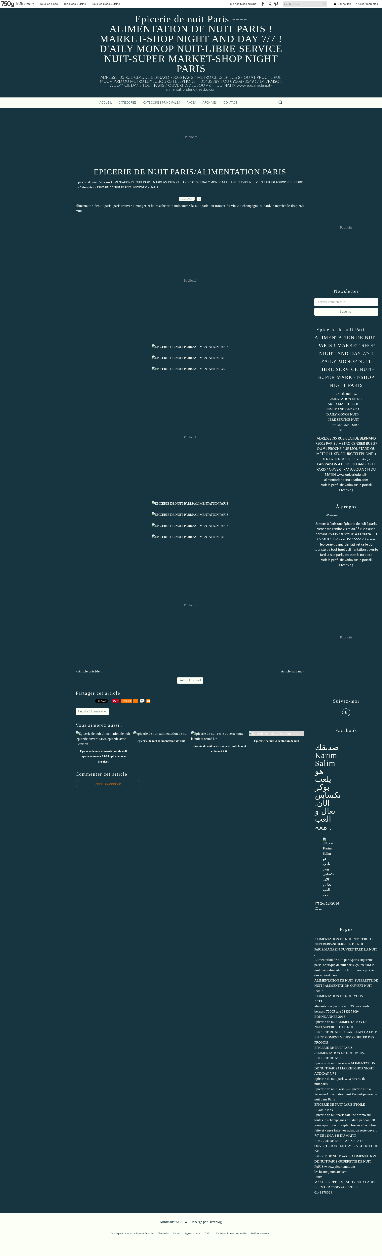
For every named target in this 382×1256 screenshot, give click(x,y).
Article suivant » (292, 671)
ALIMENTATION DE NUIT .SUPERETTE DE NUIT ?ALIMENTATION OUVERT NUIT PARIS (346, 986)
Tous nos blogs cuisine (242, 3)
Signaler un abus (192, 1233)
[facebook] (262, 4)
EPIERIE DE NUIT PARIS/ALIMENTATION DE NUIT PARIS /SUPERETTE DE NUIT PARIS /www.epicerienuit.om (345, 1161)
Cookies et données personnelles (231, 1233)
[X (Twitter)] (269, 4)
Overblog (215, 1222)
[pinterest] (276, 4)
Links (318, 1177)
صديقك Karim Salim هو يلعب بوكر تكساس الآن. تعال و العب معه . (328, 787)
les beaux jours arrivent (331, 1172)
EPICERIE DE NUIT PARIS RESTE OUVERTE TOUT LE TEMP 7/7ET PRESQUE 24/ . (346, 1146)
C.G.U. (208, 1233)
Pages (191, 102)
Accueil (105, 102)
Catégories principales (161, 102)
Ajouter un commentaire (108, 784)
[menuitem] (105, 102)
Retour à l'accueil (190, 680)
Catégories (127, 102)
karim (349, 485)
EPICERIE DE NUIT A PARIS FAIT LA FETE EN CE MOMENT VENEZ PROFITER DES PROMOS (345, 1037)
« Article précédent (89, 671)
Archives (210, 102)
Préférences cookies (260, 1233)
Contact (230, 102)
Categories (87, 187)
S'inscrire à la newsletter (92, 711)
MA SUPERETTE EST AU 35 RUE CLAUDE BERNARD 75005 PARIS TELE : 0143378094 (345, 1187)
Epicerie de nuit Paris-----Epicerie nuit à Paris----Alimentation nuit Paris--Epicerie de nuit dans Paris (345, 1094)
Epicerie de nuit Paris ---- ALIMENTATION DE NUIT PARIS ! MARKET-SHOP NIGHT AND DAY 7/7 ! (344, 1068)
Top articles (163, 1233)
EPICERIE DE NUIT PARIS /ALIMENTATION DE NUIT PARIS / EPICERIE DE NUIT (339, 1053)
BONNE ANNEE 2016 (329, 1017)
